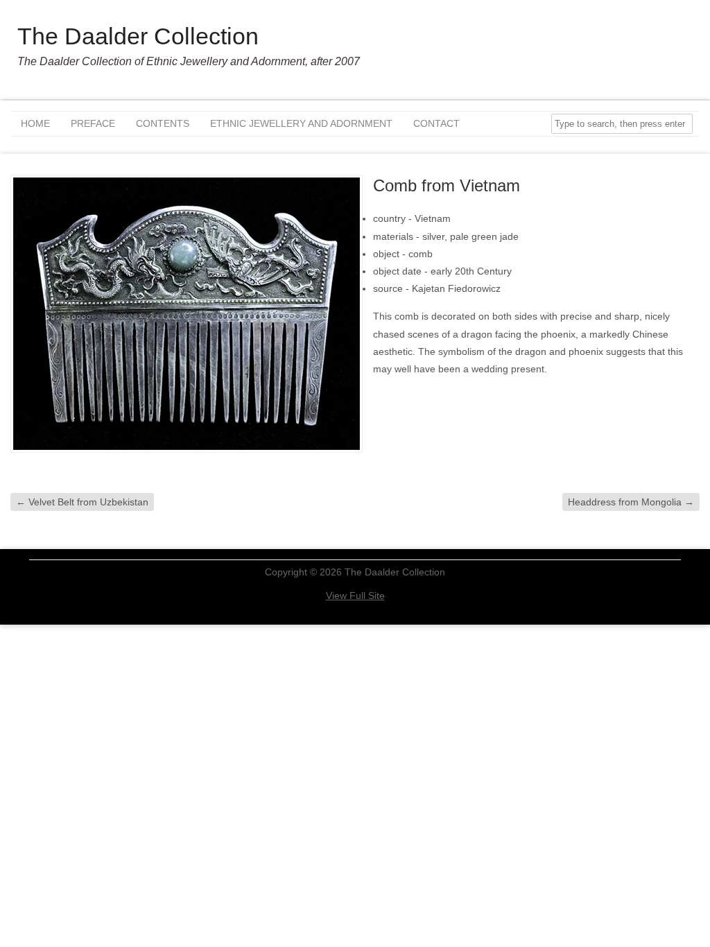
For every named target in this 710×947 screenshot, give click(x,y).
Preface (93, 123)
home (35, 123)
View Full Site (355, 595)
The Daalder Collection (138, 36)
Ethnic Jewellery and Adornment (301, 123)
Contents (162, 123)
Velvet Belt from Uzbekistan (82, 501)
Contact (436, 123)
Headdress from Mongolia (631, 501)
